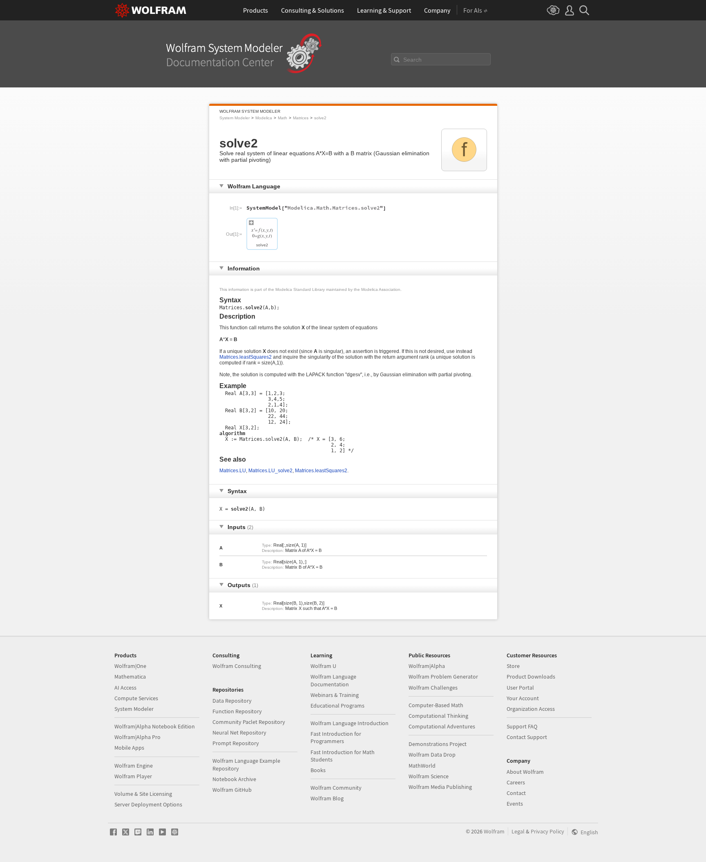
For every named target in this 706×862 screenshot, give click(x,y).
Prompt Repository (235, 743)
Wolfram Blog (327, 798)
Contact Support (527, 737)
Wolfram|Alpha (427, 666)
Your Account (523, 698)
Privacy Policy (547, 831)
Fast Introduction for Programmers (336, 737)
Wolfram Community (336, 787)
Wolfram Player (133, 776)
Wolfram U (323, 666)
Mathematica (130, 676)
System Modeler (234, 118)
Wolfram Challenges (433, 687)
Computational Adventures (442, 726)
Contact (516, 793)
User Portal (520, 687)
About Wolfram (525, 771)
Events (515, 803)
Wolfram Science (429, 776)
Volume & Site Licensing (143, 793)
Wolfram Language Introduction (350, 723)
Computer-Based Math (436, 705)
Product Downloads (531, 676)
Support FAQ (522, 726)
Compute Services (136, 698)
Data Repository (232, 700)
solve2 (320, 118)
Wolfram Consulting (236, 666)
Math (282, 118)
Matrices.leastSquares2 (245, 357)
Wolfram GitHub (232, 789)
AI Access (125, 687)
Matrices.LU (232, 470)
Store (513, 666)
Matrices (300, 118)
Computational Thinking (438, 715)
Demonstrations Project (438, 744)
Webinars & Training (335, 695)
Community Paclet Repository (248, 722)
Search (412, 59)
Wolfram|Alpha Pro (137, 737)
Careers (516, 782)
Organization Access (531, 708)
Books (318, 770)
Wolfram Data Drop (432, 754)
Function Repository (237, 711)
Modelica (263, 118)
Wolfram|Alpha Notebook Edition (154, 726)
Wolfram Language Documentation (333, 680)
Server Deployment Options (148, 804)
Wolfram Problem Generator (443, 676)
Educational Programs (337, 705)
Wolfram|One (130, 666)
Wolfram (494, 831)
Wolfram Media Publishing (440, 787)
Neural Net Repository (239, 732)
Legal (518, 831)
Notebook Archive (234, 779)
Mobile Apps (129, 747)
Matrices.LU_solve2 (270, 470)
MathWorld (422, 765)
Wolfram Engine (133, 765)
